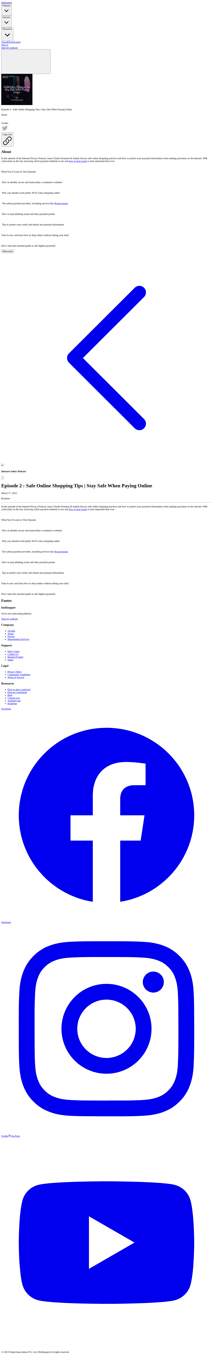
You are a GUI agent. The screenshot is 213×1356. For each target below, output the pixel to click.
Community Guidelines (18, 674)
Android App (14, 700)
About (4, 42)
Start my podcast (9, 47)
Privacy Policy (14, 671)
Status (10, 659)
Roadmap (12, 703)
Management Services (18, 639)
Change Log (13, 698)
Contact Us (13, 654)
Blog (9, 695)
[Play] (2, 477)
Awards (11, 631)
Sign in (4, 45)
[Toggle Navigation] (26, 61)
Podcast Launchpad (17, 692)
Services (6, 17)
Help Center (13, 651)
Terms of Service (15, 677)
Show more (7, 251)
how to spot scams (78, 161)
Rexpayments (61, 203)
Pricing (11, 42)
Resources (7, 29)
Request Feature (15, 657)
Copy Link (7, 134)
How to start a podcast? (19, 689)
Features (6, 6)
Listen (18, 42)
